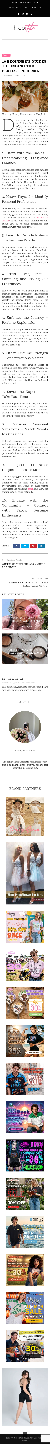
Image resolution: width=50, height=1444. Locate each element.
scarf (30, 489)
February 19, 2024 (25, 626)
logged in (15, 683)
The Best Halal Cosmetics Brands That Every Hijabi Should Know (25, 653)
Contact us (15, 8)
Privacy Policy (33, 8)
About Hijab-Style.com (25, 2)
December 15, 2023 (11, 76)
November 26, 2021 (25, 661)
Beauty (6, 55)
